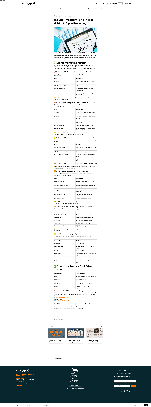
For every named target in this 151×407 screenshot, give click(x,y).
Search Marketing (80, 303)
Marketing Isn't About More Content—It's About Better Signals (56, 341)
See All (102, 326)
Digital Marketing (57, 303)
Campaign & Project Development (74, 311)
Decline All (140, 405)
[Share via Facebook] (54, 316)
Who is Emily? (74, 377)
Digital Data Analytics (58, 311)
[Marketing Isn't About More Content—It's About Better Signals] (56, 333)
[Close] (149, 405)
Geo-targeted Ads (57, 308)
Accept (146, 405)
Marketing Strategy (88, 303)
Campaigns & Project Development (60, 306)
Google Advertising (73, 306)
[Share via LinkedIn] (60, 316)
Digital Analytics (72, 303)
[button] (107, 3)
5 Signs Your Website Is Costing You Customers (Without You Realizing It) (75, 341)
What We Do (74, 380)
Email (115, 383)
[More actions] (96, 16)
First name (116, 379)
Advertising (55, 8)
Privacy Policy (46, 405)
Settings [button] (134, 405)
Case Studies (75, 8)
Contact (72, 374)
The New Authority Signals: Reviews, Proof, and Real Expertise (94, 341)
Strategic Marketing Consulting (69, 308)
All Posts (49, 8)
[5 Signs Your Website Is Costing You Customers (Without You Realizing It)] (75, 333)
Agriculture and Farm (64, 8)
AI (70, 8)
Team (72, 378)
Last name (127, 379)
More (92, 8)
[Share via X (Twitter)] (57, 316)
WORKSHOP (73, 375)
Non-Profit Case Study (84, 8)
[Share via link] (62, 316)
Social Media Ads (80, 308)
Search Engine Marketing (83, 306)
